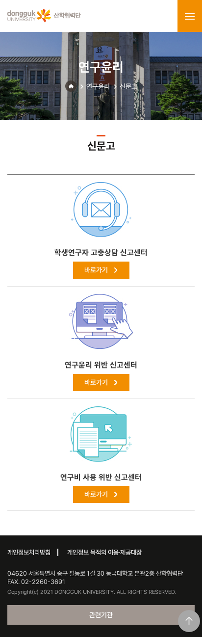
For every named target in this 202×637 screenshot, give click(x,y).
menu (190, 16)
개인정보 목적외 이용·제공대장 (104, 552)
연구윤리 (98, 86)
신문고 (128, 86)
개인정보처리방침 (28, 552)
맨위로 (189, 621)
